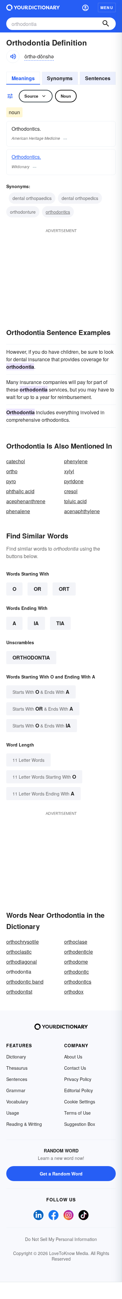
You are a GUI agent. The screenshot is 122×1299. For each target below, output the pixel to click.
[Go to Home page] (33, 7)
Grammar (15, 1090)
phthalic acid (20, 491)
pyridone (74, 481)
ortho (12, 471)
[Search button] (105, 23)
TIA (60, 623)
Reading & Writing (24, 1124)
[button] (85, 7)
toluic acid (75, 501)
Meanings (23, 78)
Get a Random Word (61, 1173)
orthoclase (75, 941)
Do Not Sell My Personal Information (61, 1239)
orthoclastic (19, 951)
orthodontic (76, 971)
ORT (64, 588)
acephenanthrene (25, 501)
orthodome (76, 961)
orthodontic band (24, 981)
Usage (12, 1113)
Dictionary (16, 1056)
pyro (11, 481)
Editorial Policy (78, 1090)
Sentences (97, 78)
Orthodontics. (26, 156)
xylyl (69, 471)
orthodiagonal (21, 961)
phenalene (18, 511)
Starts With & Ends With (41, 691)
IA (36, 623)
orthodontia (31, 657)
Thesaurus (17, 1068)
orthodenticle (78, 951)
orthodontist (19, 991)
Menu (106, 7)
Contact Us (75, 1068)
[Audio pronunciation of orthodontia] (12, 56)
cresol (71, 491)
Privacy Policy (77, 1079)
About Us (73, 1056)
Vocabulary (17, 1101)
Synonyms (60, 78)
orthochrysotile (22, 941)
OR (37, 588)
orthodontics (58, 212)
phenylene (76, 461)
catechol (15, 461)
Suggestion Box (79, 1124)
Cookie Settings (79, 1101)
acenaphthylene (82, 511)
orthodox (74, 991)
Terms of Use (77, 1113)
